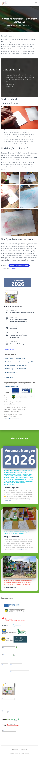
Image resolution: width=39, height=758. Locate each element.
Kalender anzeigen (9, 349)
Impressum (15, 749)
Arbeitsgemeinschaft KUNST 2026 (15, 358)
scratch (20, 481)
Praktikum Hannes (10, 587)
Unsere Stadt (13, 483)
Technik (6, 483)
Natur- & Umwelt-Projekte (16, 533)
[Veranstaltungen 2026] (19, 456)
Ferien (30, 474)
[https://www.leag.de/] (7, 626)
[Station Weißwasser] (5, 3)
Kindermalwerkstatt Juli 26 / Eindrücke (16, 365)
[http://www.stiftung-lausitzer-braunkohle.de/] (17, 626)
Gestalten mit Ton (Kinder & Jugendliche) (22, 312)
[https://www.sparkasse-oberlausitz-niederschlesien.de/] (14, 620)
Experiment (13, 268)
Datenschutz (24, 749)
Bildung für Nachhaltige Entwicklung (19, 265)
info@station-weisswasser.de (12, 419)
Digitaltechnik (8, 474)
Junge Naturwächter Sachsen (22, 476)
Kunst (12, 477)
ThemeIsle (26, 754)
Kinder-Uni (7, 477)
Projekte (31, 479)
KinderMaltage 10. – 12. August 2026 (15, 368)
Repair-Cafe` (13, 328)
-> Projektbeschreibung (11, 386)
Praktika (12, 584)
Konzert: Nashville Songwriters (19, 344)
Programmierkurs (22, 479)
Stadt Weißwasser (11, 632)
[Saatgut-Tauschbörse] (19, 517)
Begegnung (28, 470)
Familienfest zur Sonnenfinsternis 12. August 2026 (19, 362)
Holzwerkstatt (8, 476)
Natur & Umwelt (19, 477)
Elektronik (16, 474)
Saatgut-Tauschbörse (11, 537)
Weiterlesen (8, 500)
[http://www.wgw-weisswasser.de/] (17, 658)
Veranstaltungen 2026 (11, 372)
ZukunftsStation (9, 484)
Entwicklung (24, 474)
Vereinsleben (21, 483)
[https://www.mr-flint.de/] (15, 720)
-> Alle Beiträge (8, 377)
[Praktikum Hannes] (19, 566)
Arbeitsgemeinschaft (10, 470)
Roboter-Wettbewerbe (10, 481)
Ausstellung (20, 470)
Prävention (13, 479)
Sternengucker (27, 481)
